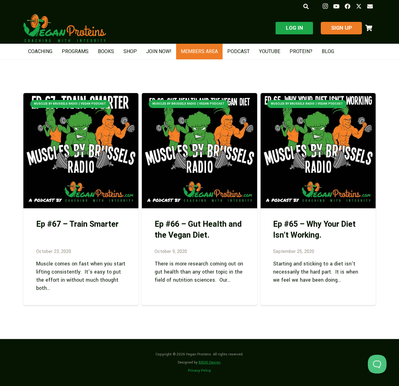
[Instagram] (325, 6)
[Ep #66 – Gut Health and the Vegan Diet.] (199, 150)
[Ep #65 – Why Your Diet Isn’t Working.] (318, 150)
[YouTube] (336, 6)
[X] (358, 6)
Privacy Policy (199, 370)
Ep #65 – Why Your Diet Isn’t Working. (314, 230)
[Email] (370, 6)
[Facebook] (347, 6)
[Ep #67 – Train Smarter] (80, 150)
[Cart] (369, 28)
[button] (305, 6)
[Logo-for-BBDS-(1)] (64, 28)
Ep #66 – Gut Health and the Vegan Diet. (198, 230)
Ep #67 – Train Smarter (77, 224)
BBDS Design (209, 362)
